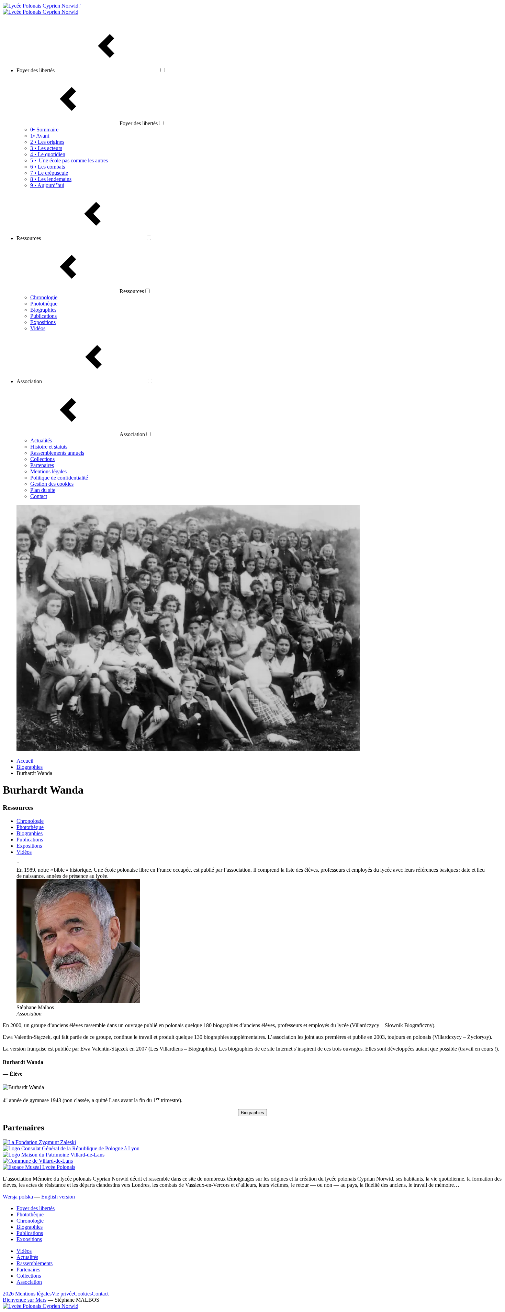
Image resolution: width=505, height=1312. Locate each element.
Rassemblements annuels (57, 453)
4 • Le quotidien (47, 154)
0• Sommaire (44, 129)
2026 (8, 1294)
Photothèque (43, 304)
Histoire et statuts (48, 447)
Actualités (41, 440)
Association (29, 1282)
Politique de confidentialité (59, 478)
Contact (38, 496)
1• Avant (39, 136)
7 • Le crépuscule (49, 173)
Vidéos (37, 328)
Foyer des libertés (35, 1208)
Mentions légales (48, 471)
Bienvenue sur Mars (24, 1300)
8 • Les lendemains (50, 179)
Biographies (43, 310)
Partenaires (42, 465)
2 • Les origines (47, 142)
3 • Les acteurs (46, 148)
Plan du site (42, 490)
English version (58, 1197)
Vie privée (63, 1294)
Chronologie (43, 297)
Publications (43, 316)
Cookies (83, 1294)
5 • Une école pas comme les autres (69, 160)
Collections (42, 459)
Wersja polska (18, 1197)
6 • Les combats (47, 167)
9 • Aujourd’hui (47, 185)
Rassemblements (34, 1263)
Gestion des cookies (52, 484)
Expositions (43, 322)
